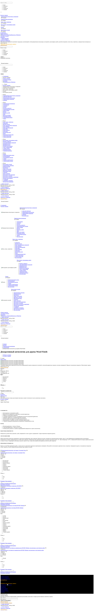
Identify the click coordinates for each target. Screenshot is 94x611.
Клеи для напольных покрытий (10, 125)
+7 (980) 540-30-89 (5, 38)
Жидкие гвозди (6, 124)
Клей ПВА (5, 128)
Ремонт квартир (4, 33)
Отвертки (5, 172)
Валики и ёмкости (7, 141)
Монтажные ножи (7, 171)
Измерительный (6, 166)
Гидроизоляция (6, 156)
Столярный (5, 179)
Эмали (4, 118)
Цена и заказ (3, 359)
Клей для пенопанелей (8, 127)
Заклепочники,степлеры (8, 165)
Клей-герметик (6, 130)
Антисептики (6, 104)
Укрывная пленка (7, 149)
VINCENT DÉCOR (7, 96)
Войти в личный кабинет (5, 600)
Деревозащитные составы (8, 109)
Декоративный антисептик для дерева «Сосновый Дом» (13, 452)
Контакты (3, 37)
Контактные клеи (7, 132)
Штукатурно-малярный (8, 181)
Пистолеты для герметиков (9, 174)
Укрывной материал (7, 150)
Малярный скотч (6, 145)
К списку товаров (4, 399)
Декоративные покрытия (8, 99)
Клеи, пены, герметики (6, 22)
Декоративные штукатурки (9, 98)
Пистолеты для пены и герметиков (10, 177)
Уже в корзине (8, 481)
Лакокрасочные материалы (7, 19)
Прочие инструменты (8, 146)
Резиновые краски (7, 116)
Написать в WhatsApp (16, 34)
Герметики (5, 123)
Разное (2, 27)
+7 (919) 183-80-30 (5, 39)
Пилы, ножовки (6, 173)
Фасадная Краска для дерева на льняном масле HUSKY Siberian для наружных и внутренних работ (22, 550)
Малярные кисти (6, 143)
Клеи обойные (6, 126)
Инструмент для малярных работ (8, 24)
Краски (4, 111)
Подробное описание (5, 484)
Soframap (5, 100)
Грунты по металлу (7, 108)
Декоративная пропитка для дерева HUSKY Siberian (12, 507)
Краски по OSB (6, 112)
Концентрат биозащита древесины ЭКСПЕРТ (11, 488)
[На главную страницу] (16, 200)
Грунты (4, 107)
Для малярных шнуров (8, 157)
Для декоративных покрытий (9, 142)
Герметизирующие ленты (8, 155)
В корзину (3, 394)
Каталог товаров (4, 15)
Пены (4, 133)
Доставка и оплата (5, 36)
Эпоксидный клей (7, 137)
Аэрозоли (5, 105)
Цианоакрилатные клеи (8, 134)
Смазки (4, 158)
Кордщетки (5, 167)
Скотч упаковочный (7, 147)
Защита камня (6, 110)
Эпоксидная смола (7, 135)
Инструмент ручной (5, 30)
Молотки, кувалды (7, 170)
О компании (3, 32)
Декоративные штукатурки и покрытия (9, 16)
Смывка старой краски (8, 159)
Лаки (4, 114)
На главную (3, 586)
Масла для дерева (7, 115)
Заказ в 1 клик (4, 395)
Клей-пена (5, 131)
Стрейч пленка (6, 148)
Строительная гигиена (8, 161)
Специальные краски (7, 117)
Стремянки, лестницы (8, 180)
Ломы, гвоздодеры (7, 169)
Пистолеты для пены (7, 175)
